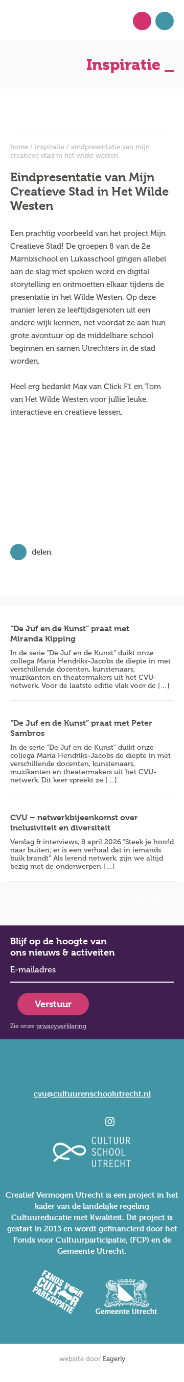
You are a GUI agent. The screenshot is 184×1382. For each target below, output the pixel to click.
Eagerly (114, 1359)
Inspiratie (49, 147)
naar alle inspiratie (128, 898)
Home (19, 147)
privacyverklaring (61, 1026)
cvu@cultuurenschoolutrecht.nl (92, 1094)
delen (42, 552)
